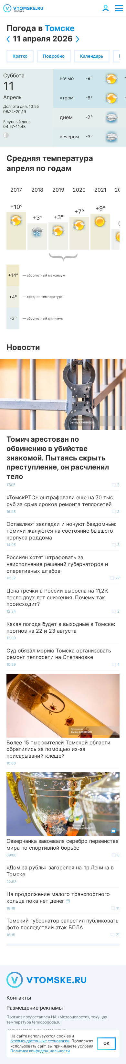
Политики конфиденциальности (40, 1050)
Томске (60, 28)
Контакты (18, 997)
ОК (106, 1043)
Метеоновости (73, 1016)
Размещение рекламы (34, 1007)
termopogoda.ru (46, 1022)
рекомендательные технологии (39, 1040)
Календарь (91, 56)
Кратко (20, 56)
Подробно (54, 56)
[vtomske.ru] (23, 8)
